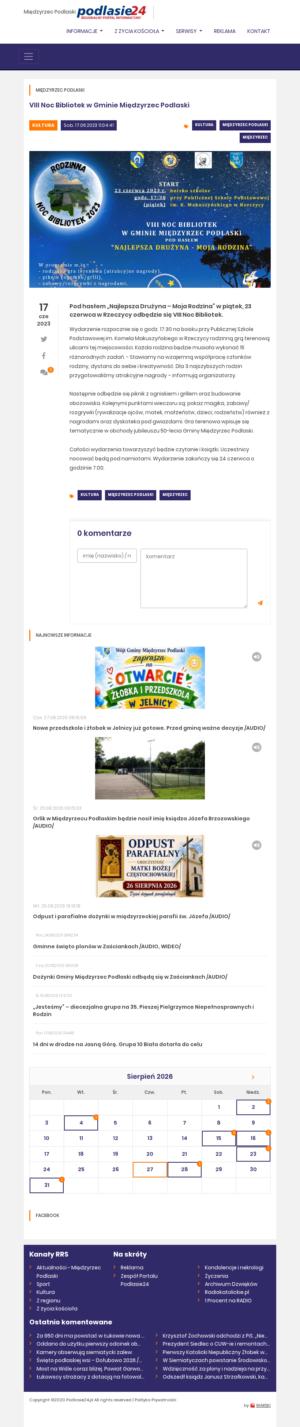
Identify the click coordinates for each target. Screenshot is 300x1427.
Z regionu (48, 1300)
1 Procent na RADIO (228, 1300)
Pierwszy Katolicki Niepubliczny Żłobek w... (215, 1352)
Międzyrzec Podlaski (50, 11)
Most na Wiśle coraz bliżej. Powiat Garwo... (90, 1368)
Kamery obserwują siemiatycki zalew (84, 1352)
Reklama (225, 31)
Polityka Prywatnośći (155, 1400)
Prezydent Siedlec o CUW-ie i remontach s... (217, 1343)
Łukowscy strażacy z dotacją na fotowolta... (91, 1376)
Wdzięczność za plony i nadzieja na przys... (217, 1368)
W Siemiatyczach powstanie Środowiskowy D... (217, 1360)
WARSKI (263, 1405)
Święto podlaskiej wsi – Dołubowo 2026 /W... (91, 1360)
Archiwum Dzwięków (231, 1284)
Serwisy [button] (187, 31)
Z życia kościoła (57, 1308)
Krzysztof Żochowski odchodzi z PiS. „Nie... (215, 1335)
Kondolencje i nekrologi (234, 1267)
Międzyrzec (255, 137)
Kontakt (258, 31)
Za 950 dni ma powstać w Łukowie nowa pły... (91, 1335)
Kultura (43, 125)
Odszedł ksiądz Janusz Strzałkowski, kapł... (217, 1376)
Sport (43, 1284)
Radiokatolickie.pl (227, 1292)
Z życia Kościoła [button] (137, 31)
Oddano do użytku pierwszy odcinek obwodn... (91, 1343)
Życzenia (216, 1276)
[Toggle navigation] (28, 56)
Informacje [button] (82, 31)
